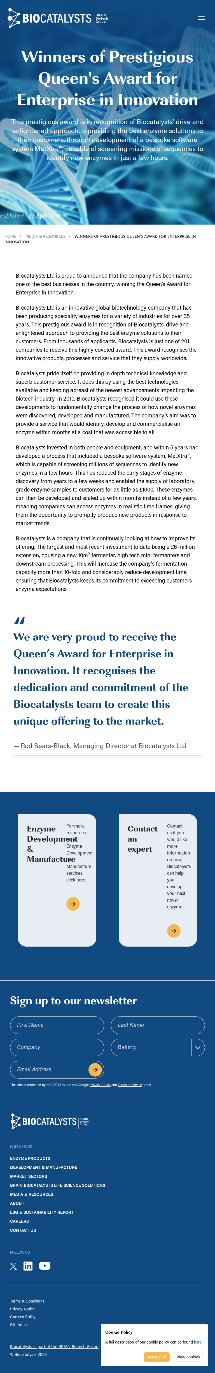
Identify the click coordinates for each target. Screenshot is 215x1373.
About (17, 1203)
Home (12, 236)
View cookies (188, 1357)
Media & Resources (47, 236)
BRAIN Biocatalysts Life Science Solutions (57, 1185)
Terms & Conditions (27, 1301)
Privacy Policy (100, 1085)
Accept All (157, 1357)
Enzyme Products (30, 1158)
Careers (19, 1221)
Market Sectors (28, 1176)
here (198, 1342)
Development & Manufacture (43, 1167)
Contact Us (23, 1230)
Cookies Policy (23, 1317)
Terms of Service (130, 1085)
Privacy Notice (22, 1309)
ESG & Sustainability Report (42, 1212)
